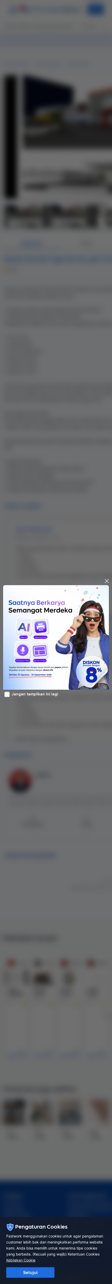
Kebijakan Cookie (20, 1260)
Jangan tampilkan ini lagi (35, 694)
